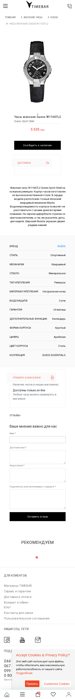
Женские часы (33, 17)
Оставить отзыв (37, 516)
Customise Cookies (57, 683)
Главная (10, 17)
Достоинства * (18, 447)
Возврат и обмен (16, 602)
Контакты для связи (18, 612)
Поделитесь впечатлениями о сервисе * (33, 486)
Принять (32, 683)
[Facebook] (7, 639)
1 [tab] (37, 557)
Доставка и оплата (18, 596)
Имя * (13, 433)
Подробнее (24, 673)
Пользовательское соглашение (27, 618)
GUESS (54, 17)
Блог (7, 607)
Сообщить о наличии (37, 145)
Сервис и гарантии (17, 591)
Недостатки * (17, 465)
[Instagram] (38, 639)
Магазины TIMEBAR (18, 585)
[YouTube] (22, 639)
